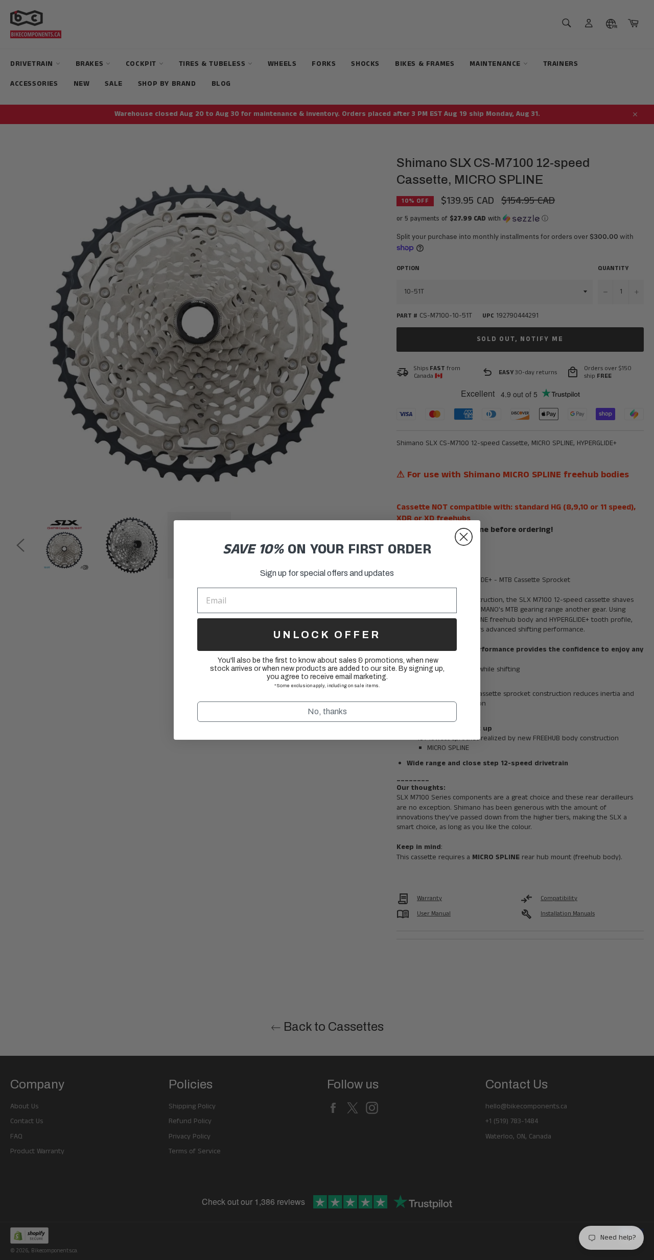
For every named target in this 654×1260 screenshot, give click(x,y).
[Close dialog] (464, 537)
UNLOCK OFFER (327, 634)
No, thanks (327, 711)
